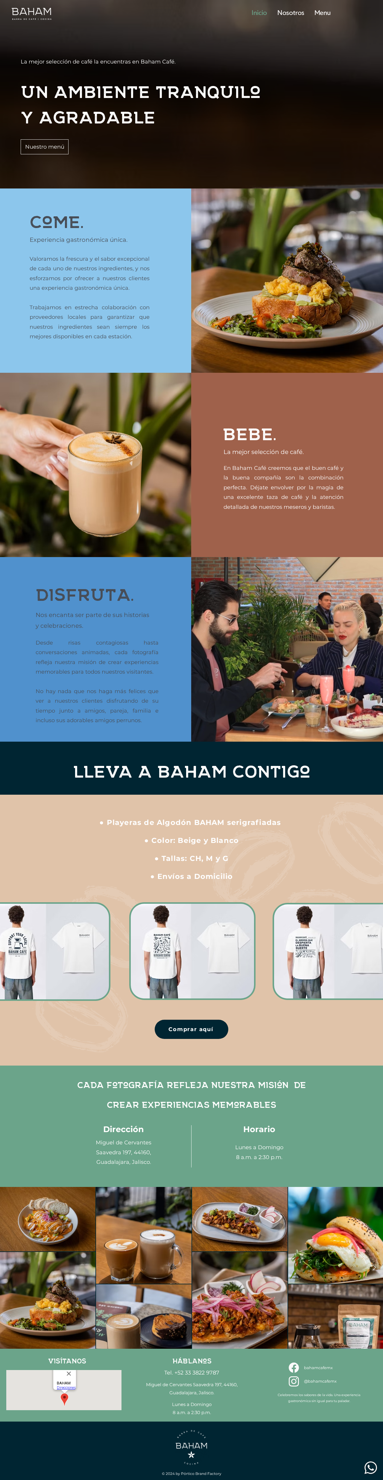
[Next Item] (374, 1268)
